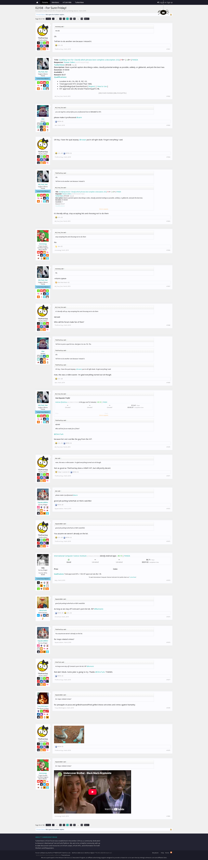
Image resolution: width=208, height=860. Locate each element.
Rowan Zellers (69, 62)
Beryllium (155, 853)
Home (37, 2)
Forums (45, 2)
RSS (171, 852)
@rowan (82, 139)
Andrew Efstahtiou (61, 402)
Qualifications (60, 77)
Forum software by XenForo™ (53, 853)
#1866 (168, 250)
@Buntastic (98, 609)
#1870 (168, 447)
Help (162, 853)
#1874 (168, 580)
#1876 (168, 642)
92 (60, 19)
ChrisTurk (43, 610)
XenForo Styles (89, 853)
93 (64, 19)
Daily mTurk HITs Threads (52, 11)
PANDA (135, 59)
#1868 (168, 325)
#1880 (168, 816)
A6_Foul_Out (43, 72)
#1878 (168, 708)
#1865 (168, 221)
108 (82, 19)
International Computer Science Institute (70, 556)
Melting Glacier (73, 11)
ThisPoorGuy (59, 49)
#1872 (168, 508)
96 (74, 19)
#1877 (168, 680)
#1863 (168, 125)
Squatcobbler (43, 502)
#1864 (168, 157)
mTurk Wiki (67, 2)
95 (71, 19)
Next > (87, 19)
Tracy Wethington (42, 706)
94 (67, 19)
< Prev (48, 19)
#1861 (168, 49)
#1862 (168, 96)
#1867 (168, 286)
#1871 (168, 476)
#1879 (168, 750)
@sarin (79, 117)
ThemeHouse (65, 855)
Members (55, 2)
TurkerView (59, 65)
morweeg (43, 244)
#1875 (168, 617)
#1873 (168, 541)
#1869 (168, 382)
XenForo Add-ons (77, 853)
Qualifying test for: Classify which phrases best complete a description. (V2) (89, 59)
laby (56, 580)
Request (91, 86)
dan (42, 119)
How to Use (102, 86)
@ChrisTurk (58, 434)
